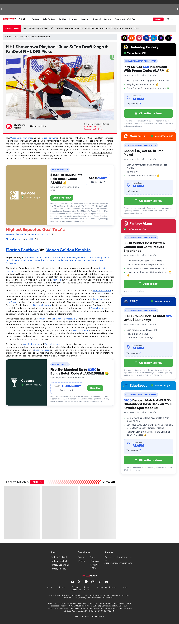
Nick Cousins (87, 257)
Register (113, 587)
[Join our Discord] (167, 19)
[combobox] (37, 482)
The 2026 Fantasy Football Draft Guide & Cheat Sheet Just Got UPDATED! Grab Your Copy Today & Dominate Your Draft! (80, 28)
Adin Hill (10, 260)
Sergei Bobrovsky (39, 234)
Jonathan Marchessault (38, 260)
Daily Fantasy (49, 19)
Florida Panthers (48, 138)
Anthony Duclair (102, 257)
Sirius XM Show (94, 566)
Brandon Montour (52, 257)
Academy (85, 19)
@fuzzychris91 (39, 126)
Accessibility (102, 587)
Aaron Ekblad (97, 308)
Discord (97, 19)
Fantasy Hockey (58, 569)
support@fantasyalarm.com (118, 563)
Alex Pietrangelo (73, 260)
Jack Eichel (20, 260)
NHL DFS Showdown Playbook (35, 37)
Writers (107, 19)
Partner (62, 587)
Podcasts (94, 561)
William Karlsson (81, 330)
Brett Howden (57, 260)
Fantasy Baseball (59, 561)
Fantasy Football (59, 557)
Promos (73, 19)
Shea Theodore (41, 350)
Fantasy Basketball (60, 565)
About (49, 587)
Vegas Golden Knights (21, 138)
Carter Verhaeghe (71, 257)
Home (8, 37)
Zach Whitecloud (90, 260)
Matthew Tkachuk (34, 257)
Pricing (81, 557)
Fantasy (35, 19)
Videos (93, 557)
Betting (62, 19)
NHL (16, 37)
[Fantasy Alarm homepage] (14, 19)
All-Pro (158, 19)
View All (108, 482)
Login (173, 19)
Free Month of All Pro (125, 19)
